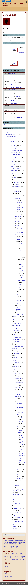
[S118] (4, 124)
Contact (6, 573)
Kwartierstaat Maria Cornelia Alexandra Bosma (14, 542)
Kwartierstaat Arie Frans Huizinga (11, 548)
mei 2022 (6, 565)
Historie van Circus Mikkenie (15, 553)
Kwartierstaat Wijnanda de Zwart (11, 546)
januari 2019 (7, 568)
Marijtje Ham (12, 89)
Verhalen (6, 578)
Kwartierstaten (7, 575)
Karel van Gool (7, 555)
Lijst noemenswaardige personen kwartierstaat (14, 540)
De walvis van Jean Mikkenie (18, 555)
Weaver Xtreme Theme (22, 583)
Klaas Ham (13, 100)
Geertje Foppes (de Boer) (16, 87)
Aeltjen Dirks (14, 103)
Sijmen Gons (12, 73)
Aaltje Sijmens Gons (9, 107)
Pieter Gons (13, 84)
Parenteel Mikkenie (8, 576)
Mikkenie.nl (7, 583)
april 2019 (6, 566)
